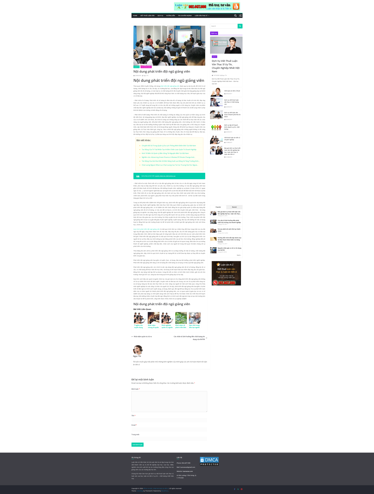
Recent (234, 207)
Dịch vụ (160, 15)
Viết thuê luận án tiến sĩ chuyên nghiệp (232, 139)
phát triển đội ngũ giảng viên (170, 86)
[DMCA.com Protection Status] (209, 458)
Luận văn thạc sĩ (201, 15)
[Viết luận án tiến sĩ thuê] (216, 92)
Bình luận (135, 389)
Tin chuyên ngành (185, 15)
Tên (133, 416)
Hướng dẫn (170, 15)
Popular (218, 207)
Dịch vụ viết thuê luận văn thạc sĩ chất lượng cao (231, 102)
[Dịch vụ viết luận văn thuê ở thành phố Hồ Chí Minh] (216, 116)
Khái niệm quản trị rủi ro (143, 336)
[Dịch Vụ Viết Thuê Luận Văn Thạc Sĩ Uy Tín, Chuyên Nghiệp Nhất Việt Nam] (226, 45)
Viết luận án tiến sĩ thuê (232, 91)
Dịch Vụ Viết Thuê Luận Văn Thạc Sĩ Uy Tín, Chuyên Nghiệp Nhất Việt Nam (226, 66)
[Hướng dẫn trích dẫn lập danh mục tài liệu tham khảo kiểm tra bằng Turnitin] (213, 238)
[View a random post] (240, 15)
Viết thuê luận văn (147, 15)
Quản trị (136, 67)
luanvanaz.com (188, 471)
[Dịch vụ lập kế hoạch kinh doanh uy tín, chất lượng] (216, 128)
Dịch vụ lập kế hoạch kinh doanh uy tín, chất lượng (231, 127)
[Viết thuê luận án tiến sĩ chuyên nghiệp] (216, 140)
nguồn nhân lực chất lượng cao (165, 176)
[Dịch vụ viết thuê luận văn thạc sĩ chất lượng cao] (216, 103)
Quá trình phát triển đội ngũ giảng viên (146, 229)
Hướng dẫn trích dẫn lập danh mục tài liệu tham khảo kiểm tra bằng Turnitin (229, 240)
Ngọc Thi (146, 75)
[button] (208, 15)
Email (134, 425)
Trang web (135, 434)
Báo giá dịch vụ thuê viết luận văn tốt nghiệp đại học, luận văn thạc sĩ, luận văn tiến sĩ (232, 151)
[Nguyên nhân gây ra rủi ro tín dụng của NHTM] (213, 248)
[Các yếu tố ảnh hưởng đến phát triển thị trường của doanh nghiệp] (213, 221)
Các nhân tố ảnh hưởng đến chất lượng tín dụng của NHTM (189, 337)
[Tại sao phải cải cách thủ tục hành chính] (213, 229)
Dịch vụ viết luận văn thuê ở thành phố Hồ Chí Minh (232, 115)
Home (135, 15)
